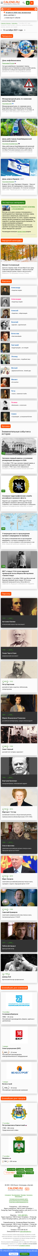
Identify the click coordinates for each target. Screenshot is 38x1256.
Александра (16, 299)
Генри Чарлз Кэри (9, 653)
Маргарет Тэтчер (9, 812)
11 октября (20, 1169)
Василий (14, 322)
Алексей (14, 311)
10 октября (11, 1169)
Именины (6, 281)
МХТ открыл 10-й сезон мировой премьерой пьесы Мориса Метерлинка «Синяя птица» (17, 573)
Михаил (14, 379)
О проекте (8, 1195)
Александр (15, 288)
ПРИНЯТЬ (24, 1254)
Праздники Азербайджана (10, 143)
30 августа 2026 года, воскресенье (18, 12)
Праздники (7, 36)
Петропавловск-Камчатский (13, 1125)
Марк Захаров (7, 879)
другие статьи (22, 231)
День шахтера (9, 15)
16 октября (18, 1176)
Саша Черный (7, 749)
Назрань (5, 1158)
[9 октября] (6, 1169)
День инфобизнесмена (11, 60)
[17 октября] (23, 1176)
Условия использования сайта (18, 1199)
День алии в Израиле (10, 179)
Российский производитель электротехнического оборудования (14, 1055)
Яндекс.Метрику (32, 1251)
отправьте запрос (24, 1245)
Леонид (14, 356)
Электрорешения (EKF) (11, 1048)
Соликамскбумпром (10, 1014)
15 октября (29, 1173)
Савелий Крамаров (9, 912)
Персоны (6, 594)
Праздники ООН (7, 103)
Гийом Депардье (9, 946)
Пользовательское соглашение (18, 1200)
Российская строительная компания (15, 1090)
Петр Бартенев (8, 684)
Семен (13, 414)
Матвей (14, 368)
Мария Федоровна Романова (13, 718)
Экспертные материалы (13, 202)
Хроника (6, 426)
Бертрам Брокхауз (9, 781)
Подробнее (13, 1254)
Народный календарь (12, 240)
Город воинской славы (10, 1130)
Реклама (23, 1195)
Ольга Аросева (8, 846)
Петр (13, 391)
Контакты (29, 1195)
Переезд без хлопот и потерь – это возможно (23, 208)
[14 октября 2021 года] (24, 30)
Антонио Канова (8, 622)
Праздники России (8, 63)
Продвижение (16, 1195)
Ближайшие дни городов (13, 1098)
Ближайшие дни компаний (14, 988)
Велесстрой (7, 1084)
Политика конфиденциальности (18, 1202)
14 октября (21, 1173)
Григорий (15, 345)
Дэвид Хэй (6, 977)
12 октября (29, 1169)
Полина (14, 402)
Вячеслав (15, 333)
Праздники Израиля (8, 181)
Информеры (18, 1196)
